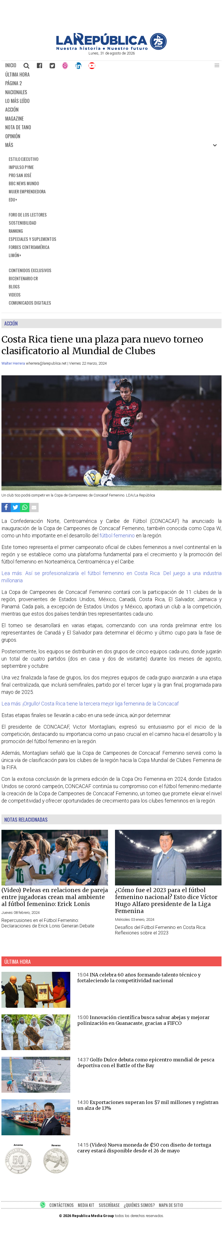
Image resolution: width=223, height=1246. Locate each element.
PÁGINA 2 (13, 83)
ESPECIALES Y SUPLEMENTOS (32, 239)
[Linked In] (78, 65)
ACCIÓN (12, 109)
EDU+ (13, 200)
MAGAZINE (14, 118)
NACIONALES (16, 92)
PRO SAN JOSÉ (20, 175)
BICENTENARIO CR (23, 278)
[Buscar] (26, 65)
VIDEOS (15, 295)
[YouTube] (92, 65)
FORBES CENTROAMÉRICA (29, 247)
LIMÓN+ (15, 255)
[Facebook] (39, 65)
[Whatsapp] (25, 507)
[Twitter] (52, 65)
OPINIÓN (12, 136)
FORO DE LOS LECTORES (28, 215)
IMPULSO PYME (21, 167)
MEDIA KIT (86, 1205)
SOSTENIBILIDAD (22, 223)
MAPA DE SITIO (171, 1205)
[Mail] (34, 507)
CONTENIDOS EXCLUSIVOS (30, 270)
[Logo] (111, 48)
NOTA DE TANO (18, 127)
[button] (217, 65)
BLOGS (14, 286)
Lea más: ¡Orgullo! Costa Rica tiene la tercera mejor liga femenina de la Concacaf (90, 704)
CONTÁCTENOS (61, 1205)
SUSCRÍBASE (109, 1205)
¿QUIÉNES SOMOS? (139, 1205)
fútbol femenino (117, 536)
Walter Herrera (13, 363)
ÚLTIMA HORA (17, 74)
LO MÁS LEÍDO (17, 100)
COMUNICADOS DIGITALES (30, 303)
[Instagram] (65, 65)
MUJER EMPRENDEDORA (27, 191)
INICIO (10, 65)
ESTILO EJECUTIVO (23, 159)
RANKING (16, 231)
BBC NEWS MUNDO (24, 183)
